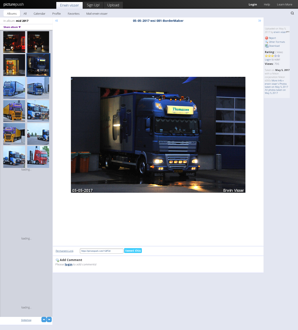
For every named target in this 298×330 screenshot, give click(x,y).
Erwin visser (69, 5)
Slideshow (26, 319)
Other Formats (276, 41)
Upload (113, 4)
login (68, 264)
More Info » (278, 80)
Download (274, 45)
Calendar (39, 13)
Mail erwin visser (97, 13)
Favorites (73, 13)
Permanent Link (64, 250)
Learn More (284, 4)
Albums (12, 13)
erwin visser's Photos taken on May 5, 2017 (276, 85)
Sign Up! (93, 4)
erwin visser (280, 32)
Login (253, 4)
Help (267, 4)
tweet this (133, 251)
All (25, 13)
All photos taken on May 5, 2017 (275, 91)
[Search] (292, 13)
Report (272, 38)
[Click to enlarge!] (158, 135)
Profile (56, 13)
